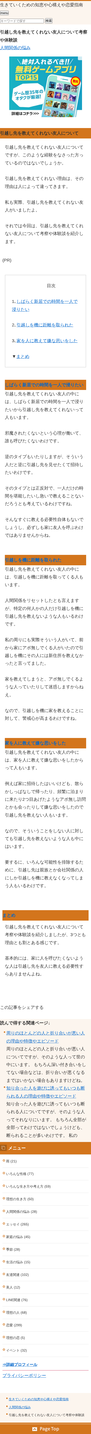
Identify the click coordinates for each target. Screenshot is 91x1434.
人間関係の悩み (15, 47)
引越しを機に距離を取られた (45, 325)
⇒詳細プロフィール (19, 1364)
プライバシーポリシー (24, 1375)
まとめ (22, 356)
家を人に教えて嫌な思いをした (47, 340)
